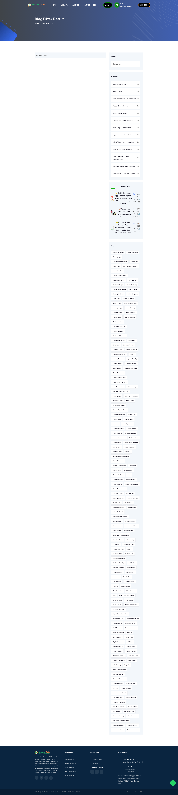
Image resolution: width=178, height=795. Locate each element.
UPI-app (130, 642)
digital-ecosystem (118, 280)
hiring (129, 475)
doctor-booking (130, 317)
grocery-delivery (118, 294)
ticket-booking (118, 479)
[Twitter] (41, 778)
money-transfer (118, 646)
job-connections (118, 730)
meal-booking (117, 628)
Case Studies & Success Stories (124, 174)
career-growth (132, 725)
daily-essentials (118, 591)
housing (127, 451)
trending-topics (118, 540)
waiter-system (131, 651)
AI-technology (132, 387)
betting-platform (118, 359)
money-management (119, 354)
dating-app (116, 503)
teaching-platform (119, 702)
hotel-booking (117, 600)
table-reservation (119, 340)
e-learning (116, 544)
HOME (54, 5)
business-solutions (131, 526)
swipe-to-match (118, 512)
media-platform (129, 711)
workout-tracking (118, 563)
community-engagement (121, 535)
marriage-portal (130, 623)
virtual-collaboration (119, 679)
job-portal (133, 465)
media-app (129, 637)
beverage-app (117, 308)
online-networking (119, 414)
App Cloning (117, 91)
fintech (132, 354)
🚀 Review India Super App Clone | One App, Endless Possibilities (124, 213)
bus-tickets (132, 660)
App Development (119, 84)
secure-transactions (119, 377)
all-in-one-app (117, 271)
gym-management (119, 558)
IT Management (69, 759)
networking (130, 540)
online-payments (118, 373)
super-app (116, 266)
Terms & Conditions (127, 792)
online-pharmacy (118, 461)
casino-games (117, 363)
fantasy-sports (118, 493)
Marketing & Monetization (122, 128)
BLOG (95, 5)
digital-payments (118, 642)
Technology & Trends (120, 106)
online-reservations (119, 489)
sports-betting (132, 359)
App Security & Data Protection (124, 135)
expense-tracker (128, 345)
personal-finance (131, 349)
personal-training (118, 567)
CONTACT (86, 5)
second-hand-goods (119, 693)
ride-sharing (117, 665)
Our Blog (95, 763)
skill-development (119, 707)
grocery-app (117, 257)
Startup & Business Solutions (123, 120)
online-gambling (131, 363)
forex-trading (117, 433)
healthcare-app (118, 322)
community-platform (119, 410)
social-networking (118, 507)
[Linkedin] (46, 778)
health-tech (132, 563)
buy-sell (115, 688)
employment (128, 470)
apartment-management (121, 456)
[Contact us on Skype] (101, 772)
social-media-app (118, 725)
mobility (115, 586)
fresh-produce (130, 312)
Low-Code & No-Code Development (121, 158)
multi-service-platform (130, 266)
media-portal (117, 419)
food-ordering (117, 651)
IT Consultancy (69, 767)
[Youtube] (51, 778)
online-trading (126, 688)
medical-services (118, 331)
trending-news (132, 716)
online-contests (133, 498)
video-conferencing (119, 669)
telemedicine (117, 317)
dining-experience (118, 656)
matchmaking (128, 503)
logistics (127, 665)
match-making (117, 623)
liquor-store (117, 303)
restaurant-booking (119, 336)
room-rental (117, 605)
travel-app (129, 600)
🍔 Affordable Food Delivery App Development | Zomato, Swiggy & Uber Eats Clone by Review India (123, 227)
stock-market (132, 428)
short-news (116, 711)
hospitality (116, 345)
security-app (117, 396)
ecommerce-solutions (120, 382)
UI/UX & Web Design (120, 113)
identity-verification (131, 396)
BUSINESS (143, 5)
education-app (131, 697)
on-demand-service (119, 289)
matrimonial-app (118, 618)
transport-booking (119, 660)
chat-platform (131, 591)
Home (37, 23)
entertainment (131, 479)
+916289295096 (130, 769)
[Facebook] (36, 778)
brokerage (116, 577)
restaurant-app (118, 285)
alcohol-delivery (128, 298)
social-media (117, 530)
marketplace (131, 567)
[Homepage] (43, 753)
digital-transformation (120, 614)
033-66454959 (129, 772)
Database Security (70, 763)
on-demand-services (119, 275)
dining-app (131, 340)
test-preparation (118, 549)
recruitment (117, 470)
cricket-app (130, 493)
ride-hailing (127, 577)
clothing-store (134, 438)
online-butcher (117, 312)
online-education (128, 544)
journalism (116, 424)
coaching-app (117, 554)
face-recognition (118, 387)
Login (107, 5)
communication (118, 683)
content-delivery (118, 716)
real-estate (116, 447)
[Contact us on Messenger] (97, 772)
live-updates (129, 419)
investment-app (130, 433)
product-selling (117, 572)
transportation (129, 581)
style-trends (117, 442)
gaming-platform (118, 498)
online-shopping (132, 294)
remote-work (117, 526)
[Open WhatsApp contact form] (173, 783)
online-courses (117, 697)
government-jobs (131, 628)
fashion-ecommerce (119, 438)
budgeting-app (118, 349)
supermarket (125, 586)
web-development (131, 605)
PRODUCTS (64, 5)
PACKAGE (75, 5)
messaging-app (118, 400)
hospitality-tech (133, 656)
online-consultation (119, 326)
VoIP (114, 595)
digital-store (130, 572)
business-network (133, 730)
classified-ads (130, 683)
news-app (131, 414)
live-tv (129, 632)
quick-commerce (118, 252)
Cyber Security (69, 775)
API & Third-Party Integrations (123, 142)
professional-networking (121, 720)
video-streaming (118, 632)
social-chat (130, 400)
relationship (132, 507)
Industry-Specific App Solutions (124, 166)
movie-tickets (117, 484)
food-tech (116, 298)
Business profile (97, 759)
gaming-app (117, 368)
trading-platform (118, 428)
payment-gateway (131, 368)
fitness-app (129, 554)
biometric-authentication (121, 391)
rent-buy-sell (117, 451)
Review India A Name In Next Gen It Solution (65, 792)
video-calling (132, 707)
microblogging (128, 530)
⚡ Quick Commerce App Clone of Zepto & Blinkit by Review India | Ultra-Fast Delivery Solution (123, 198)
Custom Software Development (124, 99)
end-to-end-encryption (126, 595)
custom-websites (118, 609)
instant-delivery (133, 252)
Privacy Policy (139, 792)
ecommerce (134, 261)
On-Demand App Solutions (122, 149)
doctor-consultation (119, 465)
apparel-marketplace (131, 442)
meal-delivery (134, 289)
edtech (129, 549)
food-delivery (132, 280)
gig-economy (117, 521)
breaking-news (127, 424)
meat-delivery (130, 308)
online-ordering (132, 285)
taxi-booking (117, 581)
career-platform (118, 475)
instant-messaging (119, 405)
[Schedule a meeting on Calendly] (92, 772)
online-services (130, 521)
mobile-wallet (131, 646)
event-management (132, 484)
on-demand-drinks (130, 303)
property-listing (129, 447)
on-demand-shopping (120, 261)
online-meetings (118, 674)
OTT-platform (117, 637)
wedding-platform (133, 618)
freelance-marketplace (120, 516)
